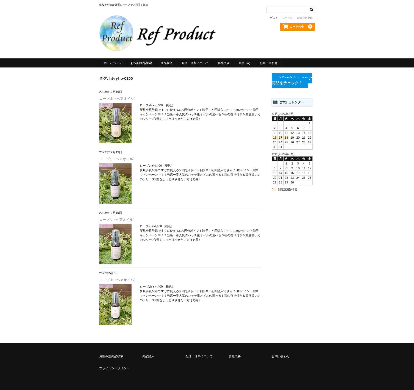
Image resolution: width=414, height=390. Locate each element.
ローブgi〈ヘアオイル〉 (117, 159)
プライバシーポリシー (114, 368)
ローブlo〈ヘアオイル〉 (117, 219)
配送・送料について (195, 63)
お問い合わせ (268, 63)
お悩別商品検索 (141, 63)
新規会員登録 (305, 17)
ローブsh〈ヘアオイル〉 (118, 98)
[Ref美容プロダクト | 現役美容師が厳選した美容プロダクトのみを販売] (158, 46)
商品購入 (167, 63)
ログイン (287, 17)
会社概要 (224, 63)
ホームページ (113, 63)
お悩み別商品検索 (111, 356)
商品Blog (244, 63)
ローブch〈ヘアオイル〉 (118, 280)
